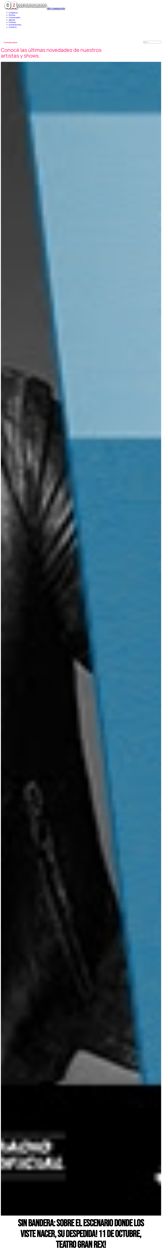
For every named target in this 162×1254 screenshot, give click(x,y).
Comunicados (14, 17)
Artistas (12, 15)
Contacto (13, 27)
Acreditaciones (15, 25)
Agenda (12, 20)
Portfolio (12, 22)
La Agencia (13, 12)
